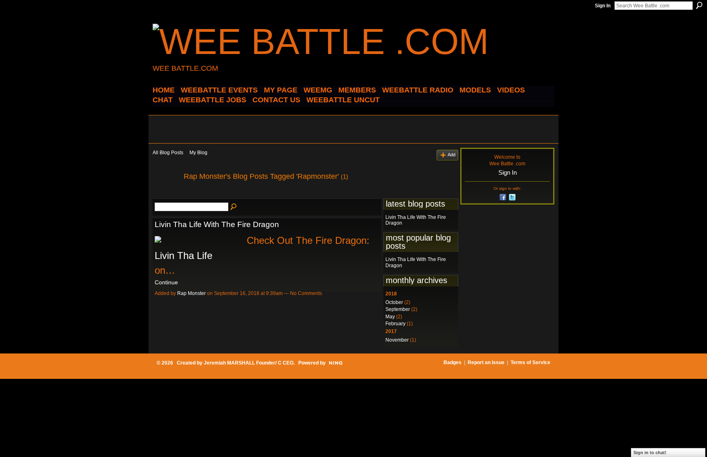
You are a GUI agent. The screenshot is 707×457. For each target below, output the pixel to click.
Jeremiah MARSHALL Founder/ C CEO (248, 363)
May (390, 317)
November (397, 340)
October (394, 302)
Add (451, 154)
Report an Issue (486, 362)
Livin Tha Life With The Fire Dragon (217, 224)
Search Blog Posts (234, 207)
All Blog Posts (168, 152)
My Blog (198, 152)
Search (699, 5)
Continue (166, 282)
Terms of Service (530, 362)
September (397, 309)
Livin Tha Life (183, 255)
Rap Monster (191, 293)
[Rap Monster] (166, 195)
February (395, 323)
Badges (453, 362)
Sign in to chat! (649, 452)
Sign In (602, 6)
